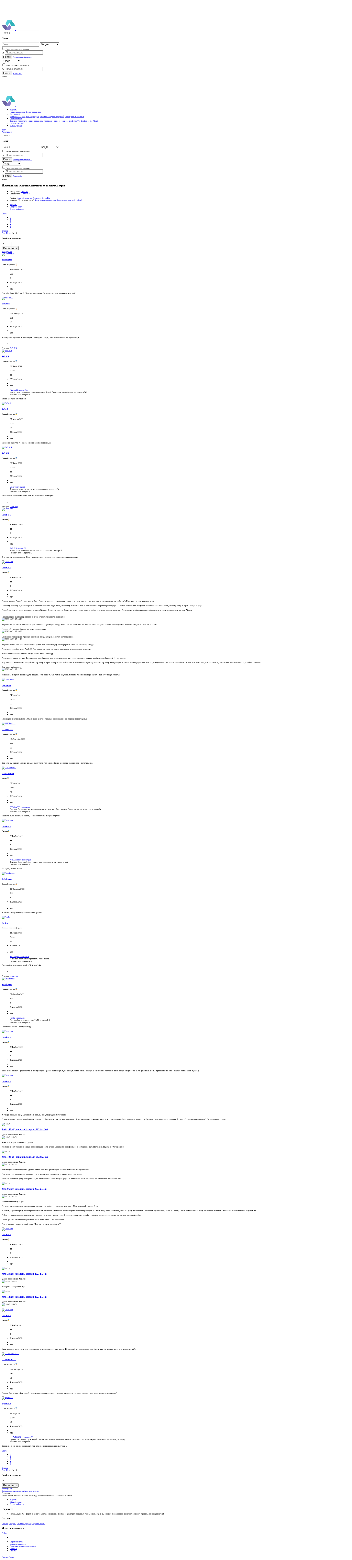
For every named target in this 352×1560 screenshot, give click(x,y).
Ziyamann (6, 1404)
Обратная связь (38, 1523)
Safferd (5, 409)
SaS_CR (5, 356)
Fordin (5, 923)
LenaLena (24, 191)
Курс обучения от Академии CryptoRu (33, 198)
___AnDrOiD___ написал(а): (22, 1437)
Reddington (7, 259)
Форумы (12, 1523)
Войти (4, 1533)
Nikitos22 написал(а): (19, 390)
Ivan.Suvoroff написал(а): (20, 860)
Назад (4, 213)
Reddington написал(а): (19, 956)
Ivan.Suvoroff (8, 773)
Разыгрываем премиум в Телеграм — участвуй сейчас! (58, 200)
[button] (4, 76)
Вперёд (5, 231)
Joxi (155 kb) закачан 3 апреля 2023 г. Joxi (25, 1129)
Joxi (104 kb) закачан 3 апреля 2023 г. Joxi (25, 1157)
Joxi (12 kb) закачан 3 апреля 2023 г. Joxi (24, 1297)
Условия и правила (18, 1544)
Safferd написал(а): (17, 487)
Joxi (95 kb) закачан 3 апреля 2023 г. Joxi (24, 1189)
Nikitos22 (6, 304)
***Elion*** (7, 729)
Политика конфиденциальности (23, 1546)
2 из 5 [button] (14, 233)
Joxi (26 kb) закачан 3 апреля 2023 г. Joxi (24, 1274)
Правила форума (24, 1523)
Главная (5, 1523)
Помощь (13, 1548)
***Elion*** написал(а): (20, 807)
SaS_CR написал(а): (18, 548)
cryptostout (6, 685)
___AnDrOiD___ (9, 1359)
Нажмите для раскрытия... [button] (21, 394)
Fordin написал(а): (17, 1018)
